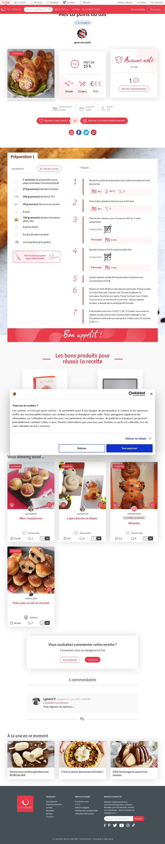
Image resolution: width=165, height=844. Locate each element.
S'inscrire (155, 9)
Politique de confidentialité (86, 810)
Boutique (54, 2)
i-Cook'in (22, 2)
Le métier (141, 2)
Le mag (76, 9)
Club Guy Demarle (54, 804)
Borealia (87, 2)
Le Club (5, 2)
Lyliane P (49, 699)
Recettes (60, 9)
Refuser (82, 448)
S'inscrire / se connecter (65, 839)
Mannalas (134, 523)
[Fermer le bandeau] (151, 394)
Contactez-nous (82, 801)
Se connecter (138, 9)
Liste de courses (50, 168)
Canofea (71, 2)
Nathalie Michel (134, 514)
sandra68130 (31, 514)
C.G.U (77, 804)
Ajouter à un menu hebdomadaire (106, 120)
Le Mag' (49, 807)
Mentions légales (82, 807)
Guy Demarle (156, 2)
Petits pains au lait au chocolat (31, 603)
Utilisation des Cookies (84, 813)
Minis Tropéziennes (30, 518)
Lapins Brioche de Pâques (82, 518)
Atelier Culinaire (124, 2)
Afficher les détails (135, 438)
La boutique (92, 9)
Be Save (38, 2)
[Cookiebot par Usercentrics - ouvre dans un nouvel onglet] (131, 393)
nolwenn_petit (31, 598)
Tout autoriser (129, 448)
